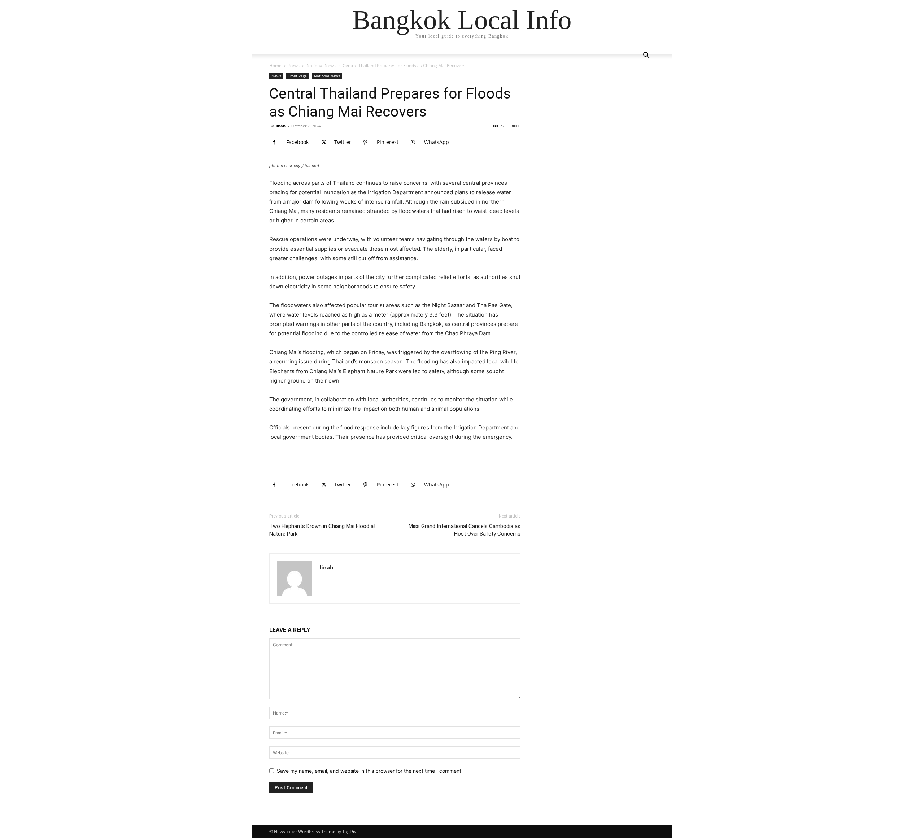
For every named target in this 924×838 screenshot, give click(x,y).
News (294, 65)
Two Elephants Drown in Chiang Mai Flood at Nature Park (322, 530)
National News (321, 65)
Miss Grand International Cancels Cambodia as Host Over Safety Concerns (464, 530)
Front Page (297, 75)
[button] (646, 56)
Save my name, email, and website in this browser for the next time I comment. (370, 771)
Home (275, 65)
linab (281, 125)
